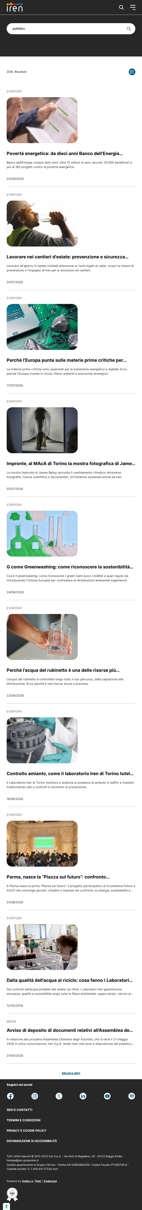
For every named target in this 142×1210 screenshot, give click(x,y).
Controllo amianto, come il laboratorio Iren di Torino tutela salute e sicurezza (70, 774)
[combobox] (71, 28)
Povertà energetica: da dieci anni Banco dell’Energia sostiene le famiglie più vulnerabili (63, 154)
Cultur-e (27, 1181)
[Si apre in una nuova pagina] (12, 1200)
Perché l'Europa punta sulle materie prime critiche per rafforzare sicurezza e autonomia (65, 360)
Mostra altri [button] (71, 1073)
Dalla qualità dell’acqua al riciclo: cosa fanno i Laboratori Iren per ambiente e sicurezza (68, 980)
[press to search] (129, 29)
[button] (121, 7)
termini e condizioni (23, 1120)
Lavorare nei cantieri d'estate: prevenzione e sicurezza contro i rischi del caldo (66, 257)
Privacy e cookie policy (26, 1130)
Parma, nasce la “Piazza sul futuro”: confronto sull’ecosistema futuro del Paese (56, 877)
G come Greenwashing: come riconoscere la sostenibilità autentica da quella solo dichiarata (68, 567)
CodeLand (50, 1181)
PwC (38, 1181)
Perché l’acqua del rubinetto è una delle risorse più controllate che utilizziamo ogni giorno (61, 670)
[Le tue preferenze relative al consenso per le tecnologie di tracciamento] (6, 1206)
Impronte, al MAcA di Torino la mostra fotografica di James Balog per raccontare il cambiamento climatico (70, 464)
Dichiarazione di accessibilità (32, 1141)
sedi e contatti (19, 1110)
